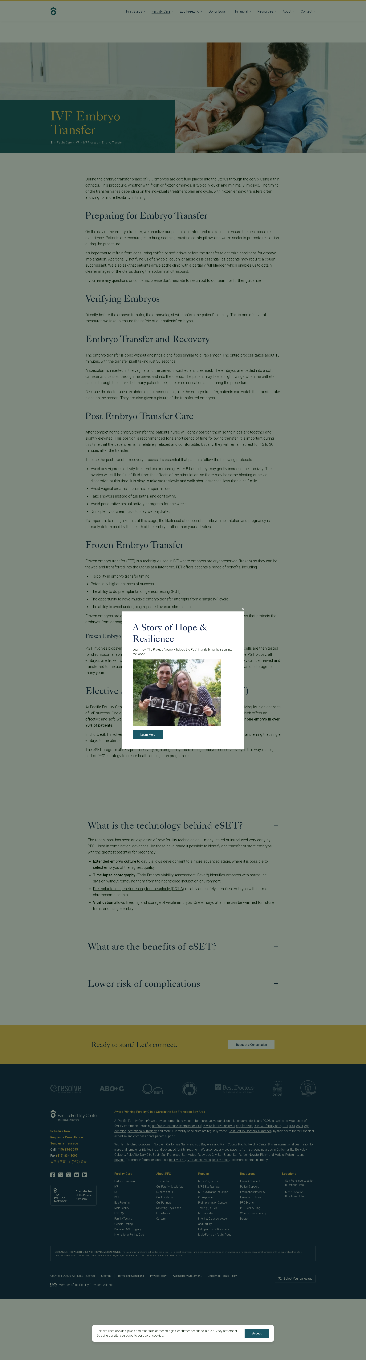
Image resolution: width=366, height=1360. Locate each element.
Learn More (148, 734)
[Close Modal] (242, 608)
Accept (257, 1333)
